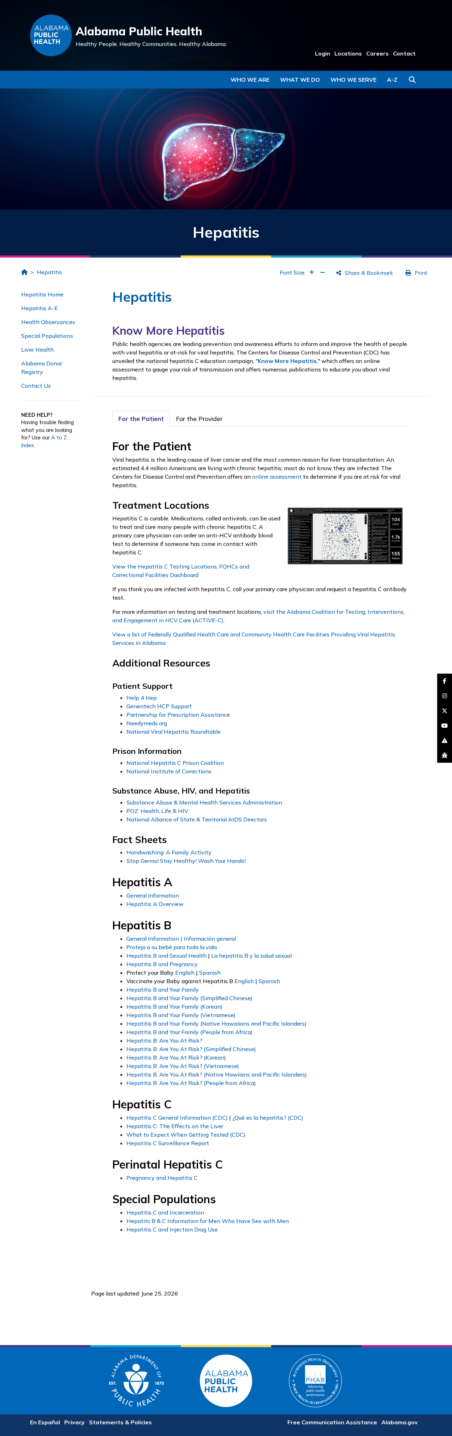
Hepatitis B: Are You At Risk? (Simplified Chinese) (191, 1049)
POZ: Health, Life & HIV (157, 810)
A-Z (392, 79)
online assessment (277, 476)
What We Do (300, 79)
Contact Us (36, 385)
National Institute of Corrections (169, 771)
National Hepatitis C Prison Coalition (175, 762)
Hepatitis (49, 272)
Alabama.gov (399, 1422)
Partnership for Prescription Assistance (178, 714)
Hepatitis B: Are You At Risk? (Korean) (176, 1057)
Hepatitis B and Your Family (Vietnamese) (181, 1015)
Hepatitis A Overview (155, 903)
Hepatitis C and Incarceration (165, 1212)
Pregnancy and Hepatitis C (162, 1177)
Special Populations (47, 335)
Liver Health (37, 349)
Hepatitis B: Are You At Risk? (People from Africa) (191, 1082)
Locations (348, 53)
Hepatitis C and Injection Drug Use (172, 1229)
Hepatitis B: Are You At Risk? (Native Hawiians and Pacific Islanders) (216, 1074)
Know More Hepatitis (287, 360)
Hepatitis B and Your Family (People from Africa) (189, 1032)
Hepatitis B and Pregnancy (162, 964)
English (185, 972)
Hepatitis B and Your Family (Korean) (174, 1006)
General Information (152, 895)
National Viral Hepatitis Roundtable (173, 731)
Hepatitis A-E (39, 308)
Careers (377, 53)
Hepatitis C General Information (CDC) (177, 1117)
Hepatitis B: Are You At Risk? (164, 1040)
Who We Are (250, 79)
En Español (45, 1422)
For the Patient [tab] (141, 418)
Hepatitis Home (42, 294)
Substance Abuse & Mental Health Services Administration (204, 802)
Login (322, 53)
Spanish (210, 972)
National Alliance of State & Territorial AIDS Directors (196, 819)
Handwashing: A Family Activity (169, 852)
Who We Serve (353, 79)
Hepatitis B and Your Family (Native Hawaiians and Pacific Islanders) (216, 1023)
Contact (404, 53)
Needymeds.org (146, 723)
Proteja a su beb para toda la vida (171, 947)
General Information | (155, 938)
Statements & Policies (120, 1422)
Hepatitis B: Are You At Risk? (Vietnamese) (182, 1065)
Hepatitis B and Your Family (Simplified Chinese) (189, 998)
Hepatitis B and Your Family (162, 989)
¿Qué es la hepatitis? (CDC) (267, 1117)
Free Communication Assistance (332, 1422)
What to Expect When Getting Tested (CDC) (185, 1134)
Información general (210, 938)
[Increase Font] (311, 272)
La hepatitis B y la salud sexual (251, 955)
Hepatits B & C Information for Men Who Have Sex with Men (207, 1220)
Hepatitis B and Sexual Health (166, 955)
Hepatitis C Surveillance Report (167, 1143)
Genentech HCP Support (159, 706)
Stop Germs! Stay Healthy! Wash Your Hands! (186, 860)
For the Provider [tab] (199, 418)
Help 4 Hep (141, 697)
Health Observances (48, 321)
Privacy (74, 1422)
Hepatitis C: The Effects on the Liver (174, 1126)
